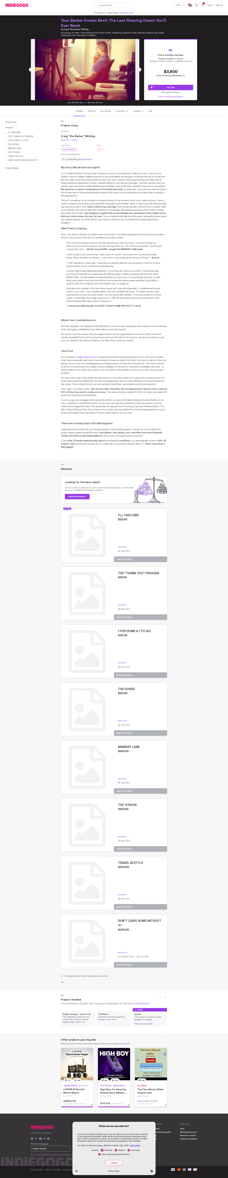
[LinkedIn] (48, 1138)
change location (126, 13)
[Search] (98, 5)
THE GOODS (13, 144)
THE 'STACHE (14, 152)
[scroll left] (31, 70)
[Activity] (203, 5)
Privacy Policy (37, 1169)
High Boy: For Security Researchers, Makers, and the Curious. (113, 1092)
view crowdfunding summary (170, 96)
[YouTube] (40, 1138)
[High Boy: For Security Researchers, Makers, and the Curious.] (114, 1064)
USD (178, 5)
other (100, 149)
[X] (36, 1138)
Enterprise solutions (188, 1139)
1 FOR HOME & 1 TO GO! (18, 140)
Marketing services (188, 1132)
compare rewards (77, 496)
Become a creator (188, 1135)
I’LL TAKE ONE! (14, 132)
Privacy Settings (70, 1169)
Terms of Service (53, 1169)
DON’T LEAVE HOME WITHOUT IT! (23, 160)
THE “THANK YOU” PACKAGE (20, 136)
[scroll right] (139, 70)
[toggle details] (93, 1106)
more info (65, 140)
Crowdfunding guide (140, 1003)
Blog (155, 1135)
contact (74, 140)
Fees (182, 1128)
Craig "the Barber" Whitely (76, 29)
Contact (156, 1128)
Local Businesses (69, 149)
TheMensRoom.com (85, 357)
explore (125, 1043)
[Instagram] (44, 1138)
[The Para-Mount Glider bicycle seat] (151, 1064)
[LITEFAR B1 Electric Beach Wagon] (77, 1064)
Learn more (80, 1022)
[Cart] (197, 5)
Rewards (9, 127)
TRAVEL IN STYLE (15, 156)
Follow (171, 87)
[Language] (190, 5)
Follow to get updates (143, 1024)
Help (125, 1003)
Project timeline (12, 168)
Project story (11, 122)
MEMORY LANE (14, 148)
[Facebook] (32, 1138)
